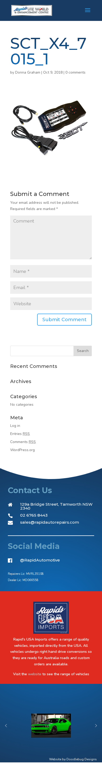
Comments (23, 441)
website (34, 674)
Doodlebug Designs (81, 759)
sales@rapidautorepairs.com (49, 522)
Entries (20, 433)
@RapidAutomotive (40, 560)
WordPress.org (22, 449)
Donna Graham (27, 72)
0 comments (75, 72)
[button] (6, 726)
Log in (15, 425)
